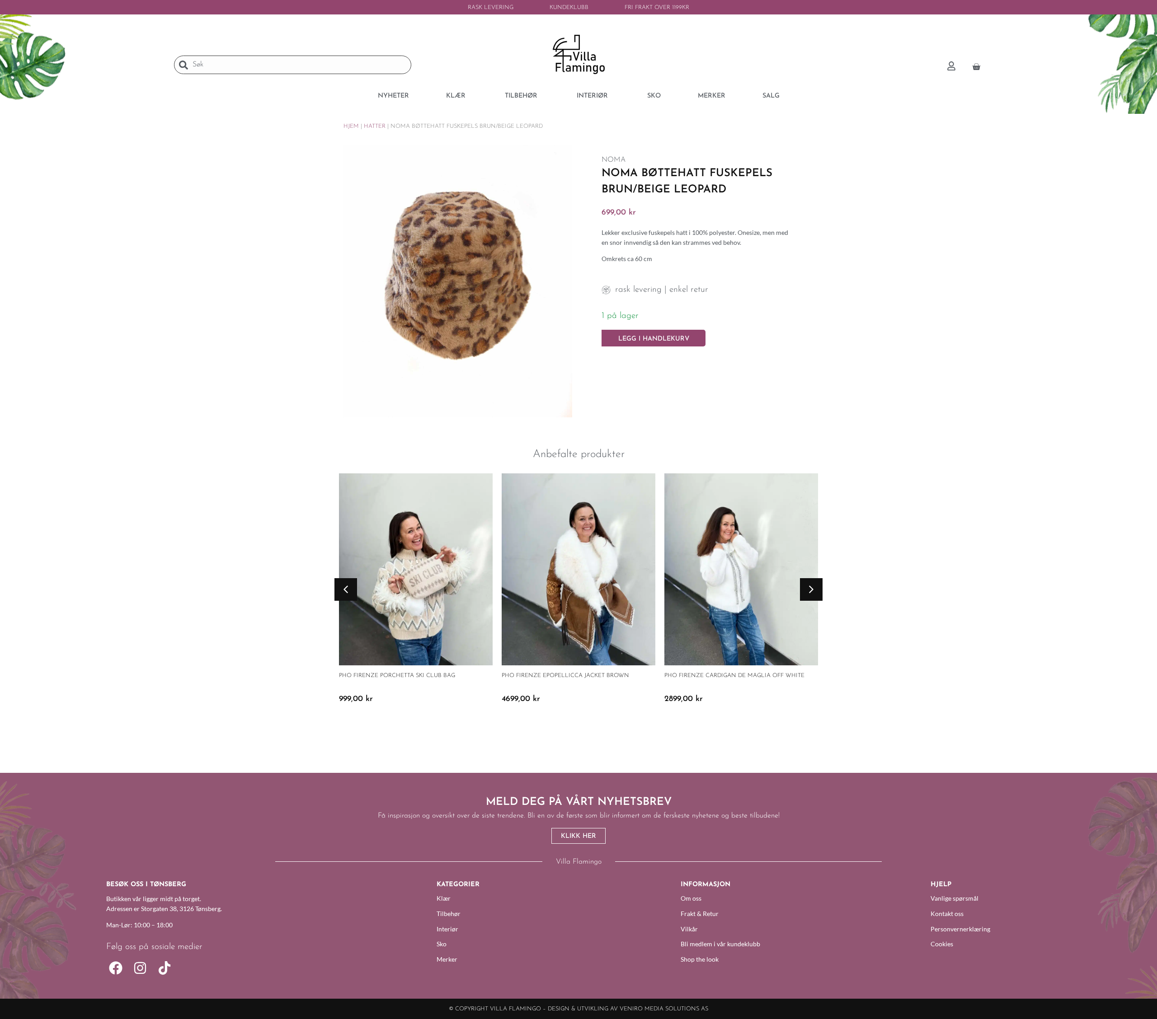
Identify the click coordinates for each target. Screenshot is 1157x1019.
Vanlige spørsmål (954, 898)
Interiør (447, 929)
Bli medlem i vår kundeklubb (720, 944)
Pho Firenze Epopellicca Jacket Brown (565, 675)
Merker (447, 959)
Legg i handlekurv (653, 339)
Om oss (691, 898)
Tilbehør (449, 913)
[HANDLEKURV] (976, 66)
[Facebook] (115, 967)
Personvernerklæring (960, 929)
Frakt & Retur (700, 913)
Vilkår (689, 929)
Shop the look (700, 959)
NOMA (614, 160)
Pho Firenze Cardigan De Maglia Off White (734, 675)
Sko (442, 944)
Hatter (375, 126)
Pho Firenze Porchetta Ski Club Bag (397, 675)
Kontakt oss (947, 913)
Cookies (942, 944)
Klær (444, 898)
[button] (345, 589)
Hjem (351, 126)
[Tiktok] (164, 967)
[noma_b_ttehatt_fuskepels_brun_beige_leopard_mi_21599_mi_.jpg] (457, 281)
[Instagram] (140, 967)
